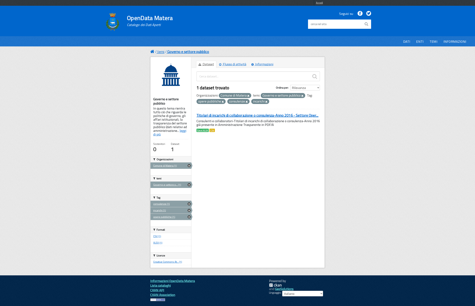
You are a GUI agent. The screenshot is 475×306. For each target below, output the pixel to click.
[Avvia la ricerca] (366, 24)
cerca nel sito (318, 24)
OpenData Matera (150, 21)
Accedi (319, 3)
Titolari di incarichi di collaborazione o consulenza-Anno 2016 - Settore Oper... (257, 115)
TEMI (434, 41)
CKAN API (157, 290)
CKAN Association (162, 294)
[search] (314, 76)
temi (160, 51)
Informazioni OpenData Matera (172, 280)
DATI (406, 41)
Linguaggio (275, 292)
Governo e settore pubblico (188, 51)
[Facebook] (360, 13)
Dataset (208, 64)
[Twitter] (368, 13)
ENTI (420, 41)
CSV (212, 130)
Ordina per (282, 87)
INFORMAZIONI (454, 41)
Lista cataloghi (160, 285)
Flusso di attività (234, 64)
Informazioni (263, 64)
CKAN (275, 285)
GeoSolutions (284, 288)
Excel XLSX (202, 130)
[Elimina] (248, 95)
